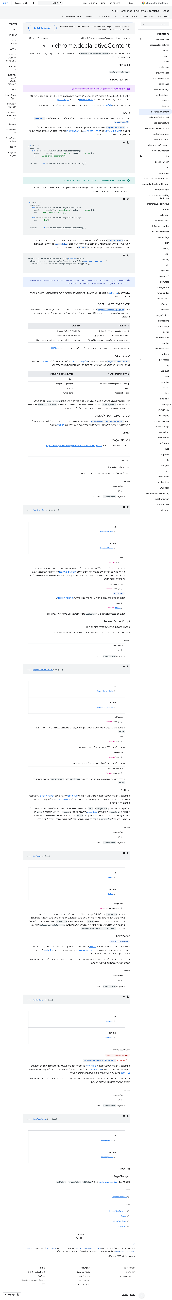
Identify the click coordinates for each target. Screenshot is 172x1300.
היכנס (5, 3)
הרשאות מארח (86, 99)
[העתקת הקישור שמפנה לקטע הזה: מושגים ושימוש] (107, 79)
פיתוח (134, 16)
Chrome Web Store (73, 16)
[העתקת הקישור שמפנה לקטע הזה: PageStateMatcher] (105, 467)
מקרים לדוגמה (84, 1276)
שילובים (45, 361)
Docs (131, 3)
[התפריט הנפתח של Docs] (126, 3)
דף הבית (127, 38)
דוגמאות (89, 16)
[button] (155, 404)
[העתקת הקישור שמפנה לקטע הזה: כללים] (120, 113)
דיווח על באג (130, 1272)
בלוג (103, 3)
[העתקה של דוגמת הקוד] (128, 142)
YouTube (41, 1276)
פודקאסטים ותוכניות (82, 1284)
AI (115, 16)
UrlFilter (54, 348)
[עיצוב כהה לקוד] (124, 142)
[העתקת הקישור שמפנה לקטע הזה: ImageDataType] (108, 440)
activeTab (107, 105)
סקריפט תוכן (63, 99)
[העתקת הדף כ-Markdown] (44, 46)
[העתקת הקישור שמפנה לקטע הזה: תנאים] (123, 1189)
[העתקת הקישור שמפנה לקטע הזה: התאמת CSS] (112, 356)
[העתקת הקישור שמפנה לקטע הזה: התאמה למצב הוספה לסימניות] (92, 415)
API (114, 11)
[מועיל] (34, 38)
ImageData (92, 812)
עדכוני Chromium (83, 1272)
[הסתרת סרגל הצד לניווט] (141, 1295)
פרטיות (125, 1295)
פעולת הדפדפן (46, 796)
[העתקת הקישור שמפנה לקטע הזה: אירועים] (117, 1169)
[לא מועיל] (30, 38)
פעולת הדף (72, 796)
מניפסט (60, 425)
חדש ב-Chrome (90, 3)
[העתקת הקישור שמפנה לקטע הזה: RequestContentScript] (101, 621)
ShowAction (109, 1021)
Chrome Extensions (147, 11)
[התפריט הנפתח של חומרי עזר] (98, 16)
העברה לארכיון (84, 1280)
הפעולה (92, 946)
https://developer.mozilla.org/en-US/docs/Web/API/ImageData (74, 445)
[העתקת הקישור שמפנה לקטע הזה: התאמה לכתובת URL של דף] (95, 304)
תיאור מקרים (115, 3)
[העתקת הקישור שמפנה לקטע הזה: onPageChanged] (108, 1176)
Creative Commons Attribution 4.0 (88, 1248)
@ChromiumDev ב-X (36, 1272)
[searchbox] (155, 24)
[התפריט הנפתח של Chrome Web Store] (62, 16)
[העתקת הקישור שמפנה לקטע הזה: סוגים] (120, 432)
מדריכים (124, 16)
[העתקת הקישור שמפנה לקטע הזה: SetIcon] (118, 790)
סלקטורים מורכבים (79, 361)
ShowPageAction (107, 1140)
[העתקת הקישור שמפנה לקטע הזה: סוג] (125, 453)
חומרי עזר (105, 16)
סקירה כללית (163, 16)
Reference (126, 11)
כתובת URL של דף (112, 131)
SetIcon (110, 877)
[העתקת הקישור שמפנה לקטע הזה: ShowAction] (113, 936)
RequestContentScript (105, 691)
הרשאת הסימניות (65, 598)
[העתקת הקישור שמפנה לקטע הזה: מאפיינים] (121, 480)
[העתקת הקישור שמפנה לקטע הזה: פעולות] (122, 1203)
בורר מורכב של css (91, 131)
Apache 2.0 (51, 1248)
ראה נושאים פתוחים (127, 1276)
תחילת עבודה (147, 16)
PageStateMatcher (106, 531)
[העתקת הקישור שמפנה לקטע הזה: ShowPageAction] (107, 1049)
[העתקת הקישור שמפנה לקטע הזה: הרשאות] (115, 65)
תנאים (132, 1295)
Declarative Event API (108, 1182)
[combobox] (50, 3)
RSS (43, 1284)
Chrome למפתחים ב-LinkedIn (33, 1280)
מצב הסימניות (72, 131)
